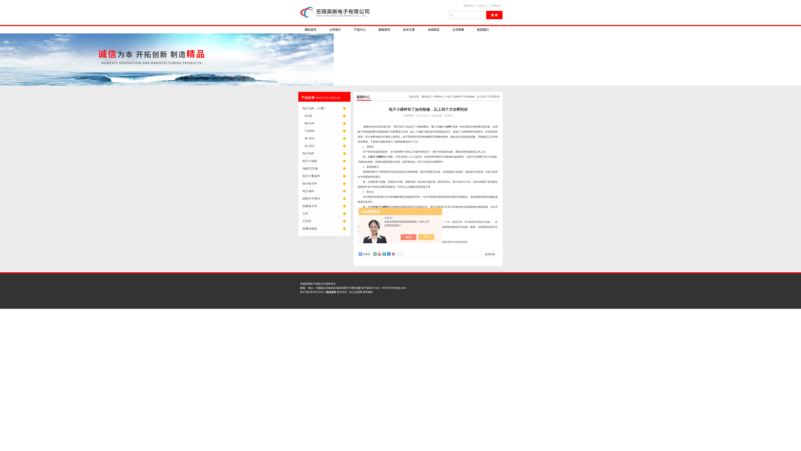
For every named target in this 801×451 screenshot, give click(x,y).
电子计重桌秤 (311, 176)
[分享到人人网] (388, 253)
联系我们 (496, 5)
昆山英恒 (310, 145)
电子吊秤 (308, 153)
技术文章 (409, 29)
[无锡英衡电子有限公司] (371, 12)
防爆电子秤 (309, 206)
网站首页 (468, 5)
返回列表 (490, 254)
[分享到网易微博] (393, 253)
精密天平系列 (311, 198)
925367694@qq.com (394, 287)
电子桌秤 (308, 191)
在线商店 (434, 29)
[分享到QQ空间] (375, 253)
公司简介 (335, 29)
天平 (305, 213)
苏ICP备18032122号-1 (313, 292)
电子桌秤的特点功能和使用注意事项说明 (444, 242)
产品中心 (482, 5)
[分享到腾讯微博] (384, 253)
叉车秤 (306, 221)
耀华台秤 (310, 123)
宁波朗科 (310, 130)
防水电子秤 (309, 183)
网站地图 (356, 287)
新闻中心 (439, 96)
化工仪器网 (355, 292)
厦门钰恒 (310, 138)
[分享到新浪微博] (379, 253)
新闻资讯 (384, 29)
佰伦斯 (308, 115)
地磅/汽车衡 (310, 168)
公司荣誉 (458, 29)
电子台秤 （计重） (314, 108)
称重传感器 (309, 228)
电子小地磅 (309, 161)
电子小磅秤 (445, 126)
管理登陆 (368, 292)
